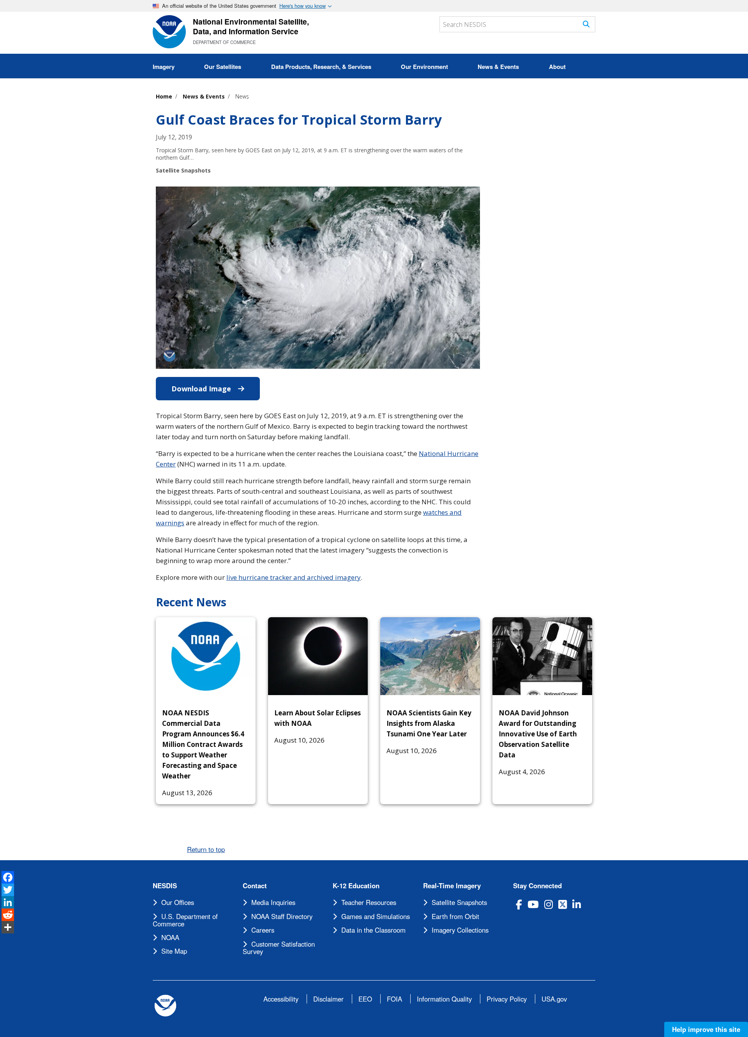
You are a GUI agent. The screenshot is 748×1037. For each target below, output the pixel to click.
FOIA (394, 999)
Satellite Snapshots (459, 902)
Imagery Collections (460, 930)
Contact (255, 885)
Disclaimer (328, 999)
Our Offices (177, 902)
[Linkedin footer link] (576, 904)
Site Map (174, 951)
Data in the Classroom (373, 930)
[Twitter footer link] (562, 904)
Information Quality (444, 999)
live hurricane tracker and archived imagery (293, 577)
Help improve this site (706, 1029)
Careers (262, 930)
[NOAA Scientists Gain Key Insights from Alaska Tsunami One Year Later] (430, 656)
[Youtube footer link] (533, 904)
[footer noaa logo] (165, 1005)
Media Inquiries (273, 902)
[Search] (586, 24)
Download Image (215, 388)
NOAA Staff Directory (281, 916)
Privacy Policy (507, 999)
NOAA (170, 937)
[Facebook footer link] (519, 904)
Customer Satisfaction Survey (279, 947)
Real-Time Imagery (452, 885)
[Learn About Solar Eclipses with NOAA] (318, 656)
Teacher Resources (368, 902)
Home (164, 96)
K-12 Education (356, 885)
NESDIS (165, 885)
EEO (365, 999)
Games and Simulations (375, 916)
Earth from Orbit (455, 916)
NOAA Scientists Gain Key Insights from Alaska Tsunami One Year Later (428, 723)
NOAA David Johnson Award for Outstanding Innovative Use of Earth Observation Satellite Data (538, 733)
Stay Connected (537, 885)
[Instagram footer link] (548, 904)
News (242, 96)
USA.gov (554, 999)
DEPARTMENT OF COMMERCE (224, 42)
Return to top (206, 849)
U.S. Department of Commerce (185, 920)
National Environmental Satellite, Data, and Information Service (251, 26)
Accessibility (280, 999)
